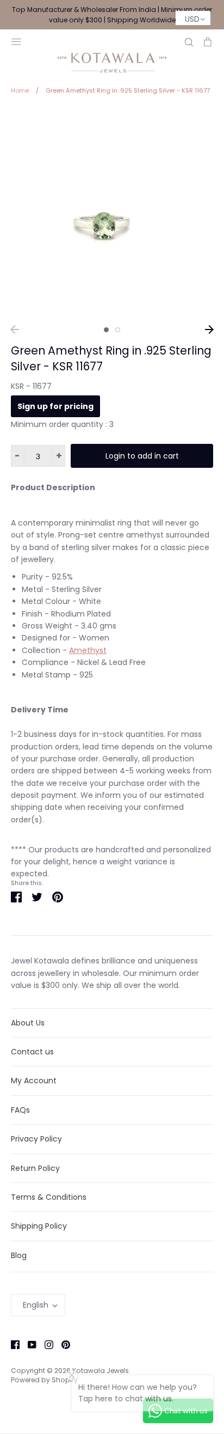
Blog (19, 1255)
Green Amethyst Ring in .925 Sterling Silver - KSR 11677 (111, 358)
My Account (34, 1080)
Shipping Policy (39, 1226)
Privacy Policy (36, 1138)
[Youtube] (28, 1344)
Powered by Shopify (44, 1379)
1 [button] (106, 329)
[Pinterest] (61, 1344)
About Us (28, 1022)
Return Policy (35, 1168)
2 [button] (117, 329)
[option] (112, 213)
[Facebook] (11, 1344)
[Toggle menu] (16, 40)
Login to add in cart (142, 455)
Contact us (32, 1051)
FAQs (20, 1110)
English (35, 1304)
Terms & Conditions (48, 1197)
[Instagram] (44, 1344)
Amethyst (88, 650)
